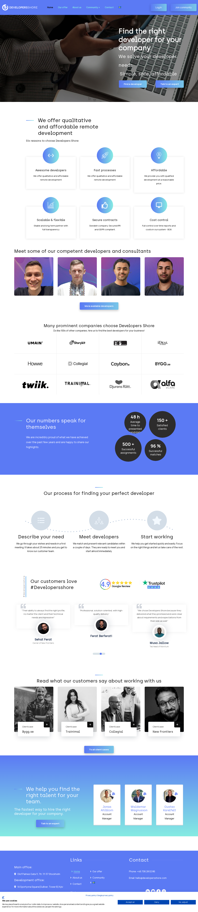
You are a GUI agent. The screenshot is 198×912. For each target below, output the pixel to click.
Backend (23, 289)
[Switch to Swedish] (120, 7)
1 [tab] (94, 654)
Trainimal (73, 731)
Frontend (110, 289)
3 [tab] (101, 654)
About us (77, 877)
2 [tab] (97, 654)
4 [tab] (104, 654)
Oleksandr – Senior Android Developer (71, 282)
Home (77, 871)
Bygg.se (28, 731)
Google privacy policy (105, 895)
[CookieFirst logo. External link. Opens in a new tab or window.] (3, 897)
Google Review (121, 586)
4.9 (105, 584)
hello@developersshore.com (151, 878)
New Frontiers (163, 731)
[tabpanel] (37, 625)
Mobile (65, 289)
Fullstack (162, 289)
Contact (77, 883)
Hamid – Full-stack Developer (159, 283)
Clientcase (27, 726)
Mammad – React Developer (116, 283)
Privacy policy (91, 895)
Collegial (116, 731)
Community (98, 877)
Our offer (97, 871)
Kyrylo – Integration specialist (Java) (26, 280)
